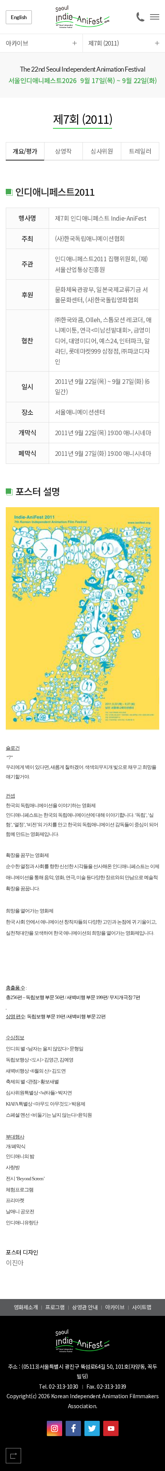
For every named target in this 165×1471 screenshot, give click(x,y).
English (19, 17)
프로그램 (54, 1307)
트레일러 (140, 151)
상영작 (63, 151)
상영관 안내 (84, 1307)
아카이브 (114, 1307)
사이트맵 (141, 1307)
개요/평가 (25, 151)
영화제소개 (26, 1307)
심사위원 (102, 151)
